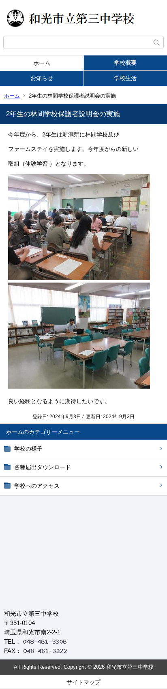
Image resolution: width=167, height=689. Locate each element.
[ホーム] (83, 18)
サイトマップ (83, 682)
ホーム (41, 63)
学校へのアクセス (37, 486)
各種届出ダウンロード (42, 467)
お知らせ (41, 78)
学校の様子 (28, 448)
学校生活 (125, 78)
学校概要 (125, 63)
